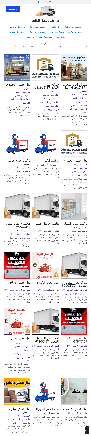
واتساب (13, 9)
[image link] (45, 11)
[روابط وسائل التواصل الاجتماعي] (42, 2)
